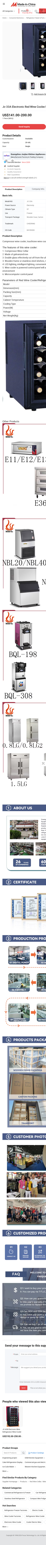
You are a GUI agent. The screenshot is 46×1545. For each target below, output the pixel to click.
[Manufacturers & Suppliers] (23, 4)
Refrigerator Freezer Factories (15, 1510)
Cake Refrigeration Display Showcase (16, 1462)
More (4, 1526)
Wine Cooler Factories (12, 1516)
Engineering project (9, 1458)
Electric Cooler (37, 1510)
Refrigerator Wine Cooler (35, 1516)
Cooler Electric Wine (33, 1522)
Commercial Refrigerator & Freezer (17, 1492)
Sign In (6, 178)
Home (4, 18)
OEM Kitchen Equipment (34, 1458)
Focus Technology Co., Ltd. (31, 1535)
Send (23, 1388)
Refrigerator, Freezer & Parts (35, 18)
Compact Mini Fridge (38, 1498)
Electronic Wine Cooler (12, 1522)
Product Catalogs (37, 1453)
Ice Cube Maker (8, 1466)
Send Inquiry (24, 127)
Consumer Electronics (16, 18)
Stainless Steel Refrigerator (14, 1498)
